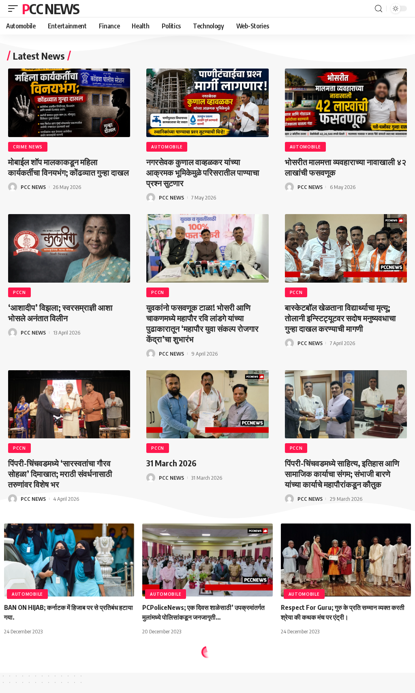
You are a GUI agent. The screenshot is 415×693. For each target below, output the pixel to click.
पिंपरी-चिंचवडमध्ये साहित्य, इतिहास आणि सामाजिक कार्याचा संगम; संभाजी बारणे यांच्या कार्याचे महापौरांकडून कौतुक (342, 473)
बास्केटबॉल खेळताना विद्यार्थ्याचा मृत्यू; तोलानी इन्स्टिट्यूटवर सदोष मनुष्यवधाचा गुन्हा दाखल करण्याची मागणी (340, 317)
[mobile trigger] (15, 8)
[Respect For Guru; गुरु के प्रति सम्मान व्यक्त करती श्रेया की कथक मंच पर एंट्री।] (346, 560)
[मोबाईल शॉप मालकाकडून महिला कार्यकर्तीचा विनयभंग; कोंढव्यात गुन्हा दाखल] (69, 103)
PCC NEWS (50, 8)
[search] (378, 8)
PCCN (19, 292)
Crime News (28, 146)
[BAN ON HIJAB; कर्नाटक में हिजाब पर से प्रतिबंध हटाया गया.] (69, 560)
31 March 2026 (171, 463)
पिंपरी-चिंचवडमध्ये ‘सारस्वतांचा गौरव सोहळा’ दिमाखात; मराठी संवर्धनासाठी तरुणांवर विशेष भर (60, 473)
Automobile (166, 146)
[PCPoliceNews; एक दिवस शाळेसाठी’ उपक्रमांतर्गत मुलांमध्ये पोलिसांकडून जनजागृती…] (207, 560)
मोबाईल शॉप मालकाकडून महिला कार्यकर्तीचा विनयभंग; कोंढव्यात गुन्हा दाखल (68, 167)
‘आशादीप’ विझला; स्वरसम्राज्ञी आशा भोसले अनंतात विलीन (60, 312)
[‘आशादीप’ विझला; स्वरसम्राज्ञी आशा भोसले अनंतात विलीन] (69, 248)
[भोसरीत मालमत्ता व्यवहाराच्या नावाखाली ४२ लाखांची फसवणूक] (346, 103)
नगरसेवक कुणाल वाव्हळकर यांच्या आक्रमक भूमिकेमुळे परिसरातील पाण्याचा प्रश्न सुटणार (202, 172)
